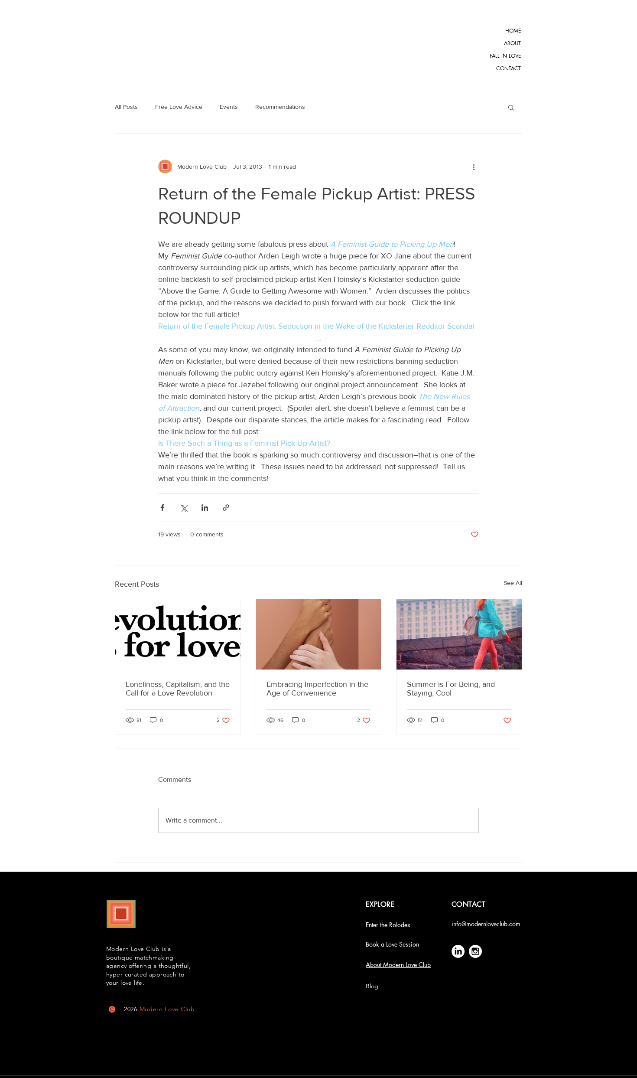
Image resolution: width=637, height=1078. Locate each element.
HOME (513, 30)
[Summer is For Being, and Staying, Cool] (459, 634)
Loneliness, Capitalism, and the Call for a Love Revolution (178, 688)
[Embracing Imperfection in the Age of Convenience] (318, 634)
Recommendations (280, 106)
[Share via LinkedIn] (205, 507)
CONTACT (508, 68)
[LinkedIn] (458, 951)
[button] (511, 107)
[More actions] (473, 166)
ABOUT (512, 43)
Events (229, 106)
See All (513, 582)
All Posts (126, 106)
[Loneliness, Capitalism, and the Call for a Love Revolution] (177, 634)
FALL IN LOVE (508, 55)
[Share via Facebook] (162, 507)
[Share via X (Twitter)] (183, 507)
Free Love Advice (178, 106)
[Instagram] (475, 951)
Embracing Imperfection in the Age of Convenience (317, 688)
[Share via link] (226, 507)
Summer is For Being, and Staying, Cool (451, 688)
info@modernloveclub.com (486, 924)
